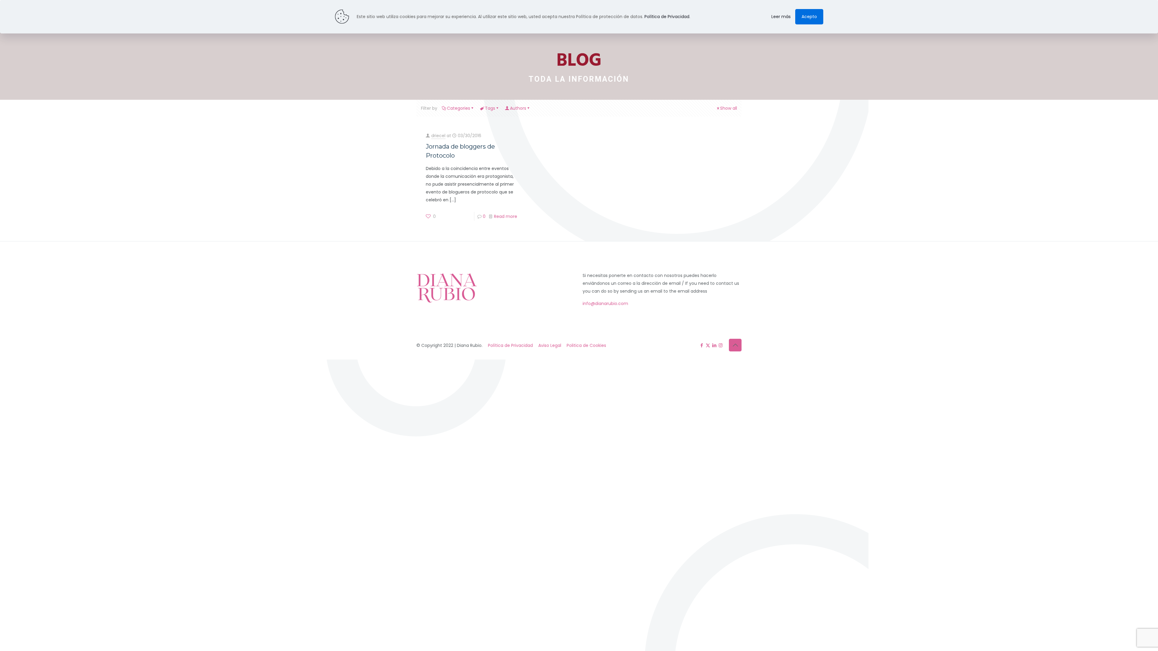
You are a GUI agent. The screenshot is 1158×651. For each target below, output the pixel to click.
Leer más (781, 17)
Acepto (809, 17)
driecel (438, 136)
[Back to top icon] (735, 345)
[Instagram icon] (720, 345)
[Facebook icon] (701, 345)
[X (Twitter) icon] (708, 345)
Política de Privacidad (510, 345)
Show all (728, 108)
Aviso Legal (549, 345)
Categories (458, 108)
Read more (505, 216)
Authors (518, 108)
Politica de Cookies (586, 345)
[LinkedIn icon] (714, 345)
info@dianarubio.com (605, 303)
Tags (490, 108)
